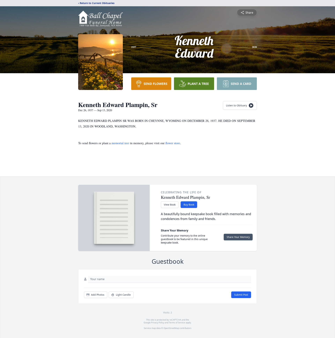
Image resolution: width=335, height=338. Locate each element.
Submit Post (241, 294)
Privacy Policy (157, 322)
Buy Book (189, 204)
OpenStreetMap (171, 328)
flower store (172, 143)
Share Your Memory (238, 237)
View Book (170, 204)
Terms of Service (177, 322)
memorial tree (120, 143)
